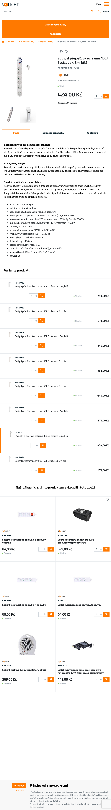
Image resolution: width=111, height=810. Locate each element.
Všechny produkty (55, 24)
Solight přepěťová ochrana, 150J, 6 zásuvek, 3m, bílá (42, 435)
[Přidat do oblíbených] (66, 52)
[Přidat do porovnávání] (61, 52)
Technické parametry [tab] (52, 132)
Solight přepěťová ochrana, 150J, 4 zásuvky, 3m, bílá (40, 311)
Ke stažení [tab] (92, 132)
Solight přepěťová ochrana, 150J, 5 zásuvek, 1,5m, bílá (41, 336)
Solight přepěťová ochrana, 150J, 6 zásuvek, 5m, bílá (40, 460)
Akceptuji (19, 785)
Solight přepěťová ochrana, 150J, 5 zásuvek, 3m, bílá (40, 361)
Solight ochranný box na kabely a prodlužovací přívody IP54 (76, 541)
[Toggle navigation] (106, 4)
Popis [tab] (16, 132)
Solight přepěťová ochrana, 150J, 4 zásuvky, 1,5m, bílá (41, 286)
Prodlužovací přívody (26, 42)
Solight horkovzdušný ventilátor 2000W (24, 669)
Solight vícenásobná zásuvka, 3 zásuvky (79, 604)
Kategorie (55, 33)
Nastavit (20, 790)
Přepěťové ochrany (45, 42)
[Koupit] (106, 96)
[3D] (107, 499)
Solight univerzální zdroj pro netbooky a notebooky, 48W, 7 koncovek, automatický (81, 671)
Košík (106, 11)
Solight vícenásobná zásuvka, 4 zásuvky (24, 604)
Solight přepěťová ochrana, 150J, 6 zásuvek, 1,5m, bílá (41, 410)
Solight (11, 42)
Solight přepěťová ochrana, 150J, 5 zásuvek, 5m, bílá (40, 385)
